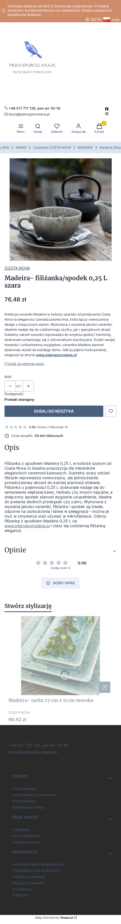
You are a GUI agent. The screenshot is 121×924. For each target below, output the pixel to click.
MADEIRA (85, 147)
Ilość (8, 377)
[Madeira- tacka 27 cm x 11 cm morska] (60, 655)
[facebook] (107, 109)
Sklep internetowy (54, 917)
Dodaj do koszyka (54, 411)
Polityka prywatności (29, 877)
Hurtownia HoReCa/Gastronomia (38, 864)
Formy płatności (24, 789)
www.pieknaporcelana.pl (56, 355)
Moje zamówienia (26, 836)
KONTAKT (20, 895)
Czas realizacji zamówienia (34, 795)
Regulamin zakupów (28, 883)
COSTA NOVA (17, 268)
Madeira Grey (110, 147)
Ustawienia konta (26, 842)
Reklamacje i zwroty (28, 807)
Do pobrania (22, 889)
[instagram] (107, 113)
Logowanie (21, 829)
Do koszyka (104, 687)
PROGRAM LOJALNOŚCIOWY (36, 870)
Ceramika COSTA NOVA (52, 147)
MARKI (21, 147)
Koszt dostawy (24, 801)
